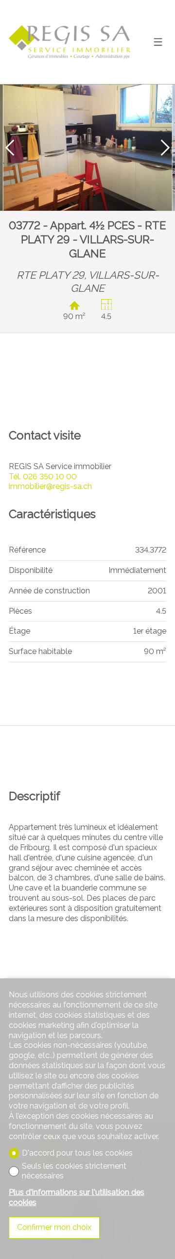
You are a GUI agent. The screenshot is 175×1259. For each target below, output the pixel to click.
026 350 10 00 (43, 476)
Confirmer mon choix (54, 1227)
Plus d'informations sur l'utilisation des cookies (76, 1197)
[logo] (69, 42)
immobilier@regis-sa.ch (50, 486)
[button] (9, 147)
